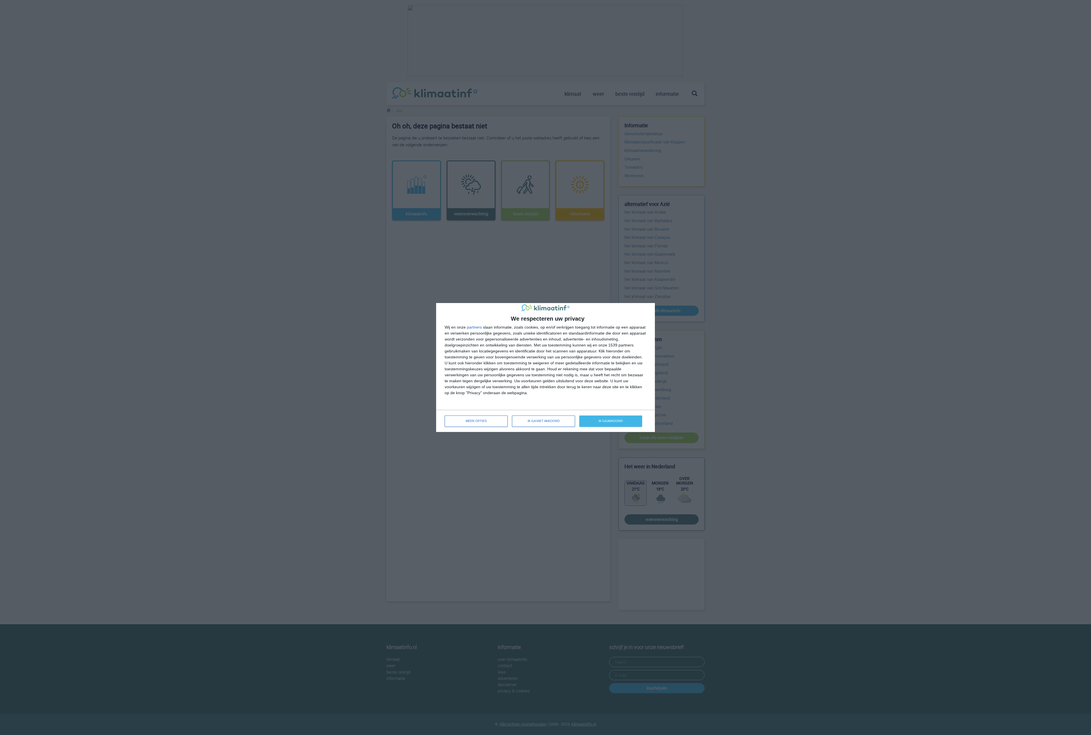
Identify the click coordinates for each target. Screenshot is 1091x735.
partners (474, 327)
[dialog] (545, 367)
